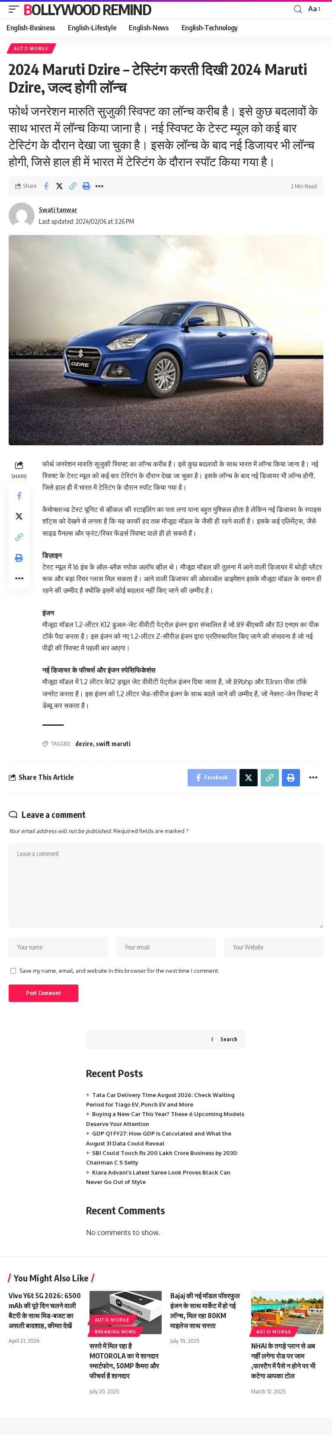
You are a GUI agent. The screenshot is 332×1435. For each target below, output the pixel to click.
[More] (99, 186)
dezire (84, 743)
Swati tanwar (58, 209)
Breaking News (115, 1331)
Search (228, 1039)
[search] (298, 9)
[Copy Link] (73, 186)
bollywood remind (87, 9)
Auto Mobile (31, 48)
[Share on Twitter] (59, 186)
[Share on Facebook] (46, 186)
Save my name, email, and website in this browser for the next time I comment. (119, 970)
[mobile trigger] (16, 9)
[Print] (86, 186)
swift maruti (113, 743)
